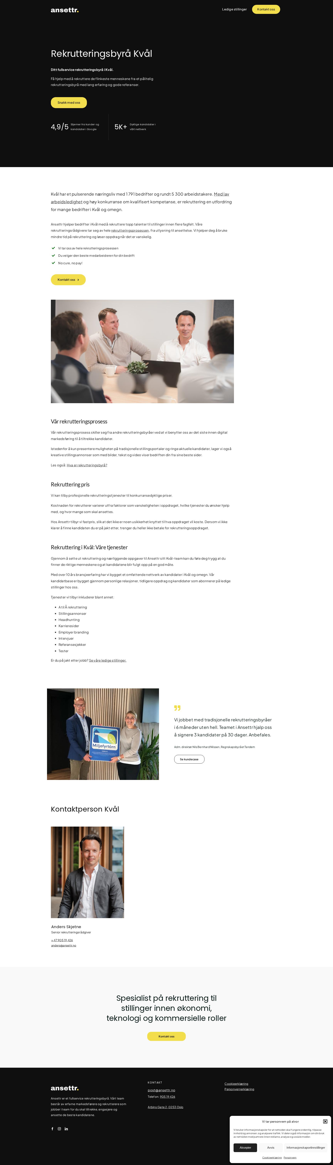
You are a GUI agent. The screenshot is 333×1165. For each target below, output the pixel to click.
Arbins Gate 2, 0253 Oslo (165, 1107)
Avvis (270, 1147)
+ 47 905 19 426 (62, 940)
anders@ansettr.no (63, 945)
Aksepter (245, 1147)
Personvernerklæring (239, 1089)
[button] (325, 1121)
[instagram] (59, 1128)
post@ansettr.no (161, 1090)
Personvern (290, 1157)
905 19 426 (167, 1096)
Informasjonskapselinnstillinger (306, 1147)
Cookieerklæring (272, 1157)
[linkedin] (66, 1128)
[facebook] (52, 1128)
